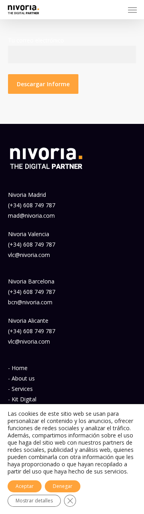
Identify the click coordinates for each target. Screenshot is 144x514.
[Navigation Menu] (132, 10)
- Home (18, 368)
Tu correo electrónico (36, 40)
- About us (21, 378)
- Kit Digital (22, 399)
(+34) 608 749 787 (31, 205)
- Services (20, 389)
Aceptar (25, 486)
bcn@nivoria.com (30, 302)
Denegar (62, 486)
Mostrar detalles (34, 500)
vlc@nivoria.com (29, 255)
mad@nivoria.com (31, 215)
